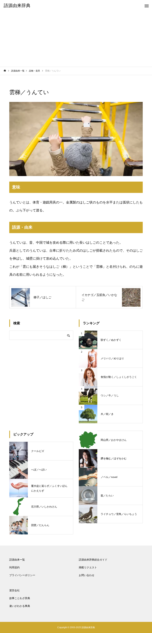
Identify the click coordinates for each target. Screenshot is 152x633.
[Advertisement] (76, 39)
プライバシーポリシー (22, 575)
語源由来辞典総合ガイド (93, 559)
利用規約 (14, 567)
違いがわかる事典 (19, 605)
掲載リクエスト (88, 567)
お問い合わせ (86, 575)
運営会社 (14, 590)
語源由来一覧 (17, 559)
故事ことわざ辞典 (19, 598)
